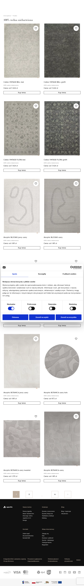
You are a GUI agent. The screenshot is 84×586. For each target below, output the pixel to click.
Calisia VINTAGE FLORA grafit (55, 159)
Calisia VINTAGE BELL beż (14, 82)
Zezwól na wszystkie (68, 317)
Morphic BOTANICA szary (54, 470)
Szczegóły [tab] (42, 274)
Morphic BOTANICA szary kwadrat (17, 470)
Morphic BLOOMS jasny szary (15, 237)
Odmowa (15, 317)
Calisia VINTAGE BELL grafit (55, 82)
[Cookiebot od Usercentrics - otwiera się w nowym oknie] (71, 267)
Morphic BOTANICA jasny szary (16, 392)
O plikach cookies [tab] (69, 274)
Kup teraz (22, 92)
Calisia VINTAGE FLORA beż (14, 159)
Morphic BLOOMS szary (53, 237)
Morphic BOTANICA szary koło (56, 392)
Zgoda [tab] (14, 274)
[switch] (32, 308)
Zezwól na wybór (42, 317)
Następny (67, 494)
